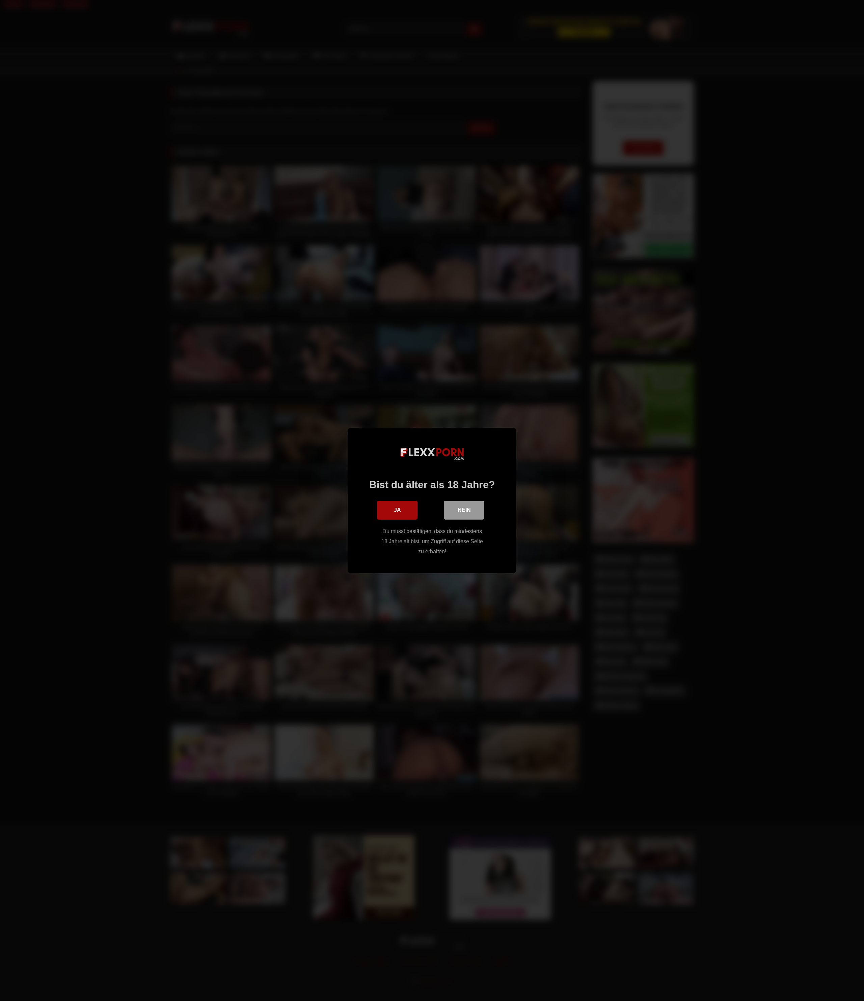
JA (397, 510)
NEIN (464, 510)
